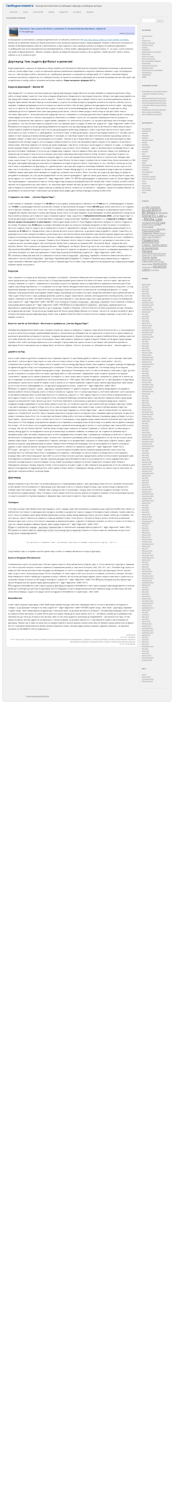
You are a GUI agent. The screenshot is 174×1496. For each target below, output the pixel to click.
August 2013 (146, 585)
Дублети (162, 233)
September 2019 (148, 473)
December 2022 (147, 384)
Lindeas (145, 47)
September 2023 (148, 364)
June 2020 (145, 453)
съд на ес (154, 270)
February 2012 (147, 623)
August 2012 (146, 610)
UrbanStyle (146, 49)
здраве (51, 12)
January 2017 (146, 535)
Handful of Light (147, 45)
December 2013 (147, 576)
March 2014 (146, 569)
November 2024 (147, 332)
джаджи (145, 133)
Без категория (155, 224)
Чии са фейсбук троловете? (152, 114)
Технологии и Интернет (156, 253)
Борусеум (50, 639)
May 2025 (145, 318)
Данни (156, 233)
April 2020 (145, 457)
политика (145, 169)
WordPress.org (147, 681)
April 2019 (145, 485)
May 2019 (145, 482)
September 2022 (148, 391)
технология (38, 12)
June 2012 (145, 614)
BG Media (148, 212)
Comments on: (147, 36)
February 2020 (147, 462)
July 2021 (145, 423)
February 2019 (147, 489)
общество (63, 12)
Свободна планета (19, 6)
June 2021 (145, 425)
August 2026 (146, 284)
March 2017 (146, 532)
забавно (90, 12)
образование (147, 165)
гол (92, 639)
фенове (125, 641)
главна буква (147, 261)
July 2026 (145, 287)
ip (142, 220)
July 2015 (145, 548)
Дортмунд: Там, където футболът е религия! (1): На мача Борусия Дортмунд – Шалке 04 (62, 28)
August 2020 (146, 448)
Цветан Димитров (159, 255)
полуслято (160, 264)
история (145, 151)
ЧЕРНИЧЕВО (146, 75)
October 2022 (147, 389)
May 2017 (145, 528)
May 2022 (145, 400)
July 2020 (145, 450)
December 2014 (147, 555)
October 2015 (147, 541)
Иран (163, 235)
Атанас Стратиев (40, 639)
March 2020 (146, 460)
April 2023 (145, 375)
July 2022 (145, 396)
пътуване (77, 12)
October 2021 (147, 416)
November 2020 (147, 441)
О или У (156, 236)
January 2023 (146, 382)
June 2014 (145, 564)
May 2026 (145, 291)
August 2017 (146, 523)
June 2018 (145, 507)
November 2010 (147, 646)
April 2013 (145, 594)
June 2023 (145, 371)
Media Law (153, 219)
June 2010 (145, 651)
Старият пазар (116, 641)
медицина (145, 158)
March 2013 (146, 596)
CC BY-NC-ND (129, 33)
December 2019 (147, 466)
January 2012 (146, 626)
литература (146, 156)
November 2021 (147, 414)
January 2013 (146, 598)
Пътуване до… (147, 72)
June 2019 (145, 480)
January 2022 (146, 409)
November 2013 (147, 578)
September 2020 (148, 446)
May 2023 (145, 373)
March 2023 (146, 377)
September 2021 (148, 419)
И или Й (158, 235)
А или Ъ (145, 224)
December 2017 (147, 521)
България (147, 226)
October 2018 (147, 498)
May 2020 (145, 455)
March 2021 (146, 432)
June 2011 (145, 639)
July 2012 (145, 612)
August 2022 (146, 393)
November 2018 (147, 496)
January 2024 (146, 355)
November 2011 (147, 630)
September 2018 (148, 500)
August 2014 (146, 560)
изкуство (14, 12)
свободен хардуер (148, 179)
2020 (143, 207)
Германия (86, 639)
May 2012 (145, 617)
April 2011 (145, 644)
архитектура (146, 131)
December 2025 (147, 302)
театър (144, 183)
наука (25, 12)
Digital (146, 215)
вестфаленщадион (76, 639)
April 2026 (145, 293)
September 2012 (148, 608)
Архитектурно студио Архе (151, 52)
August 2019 (146, 475)
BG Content (153, 207)
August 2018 (146, 503)
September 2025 (148, 309)
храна (144, 192)
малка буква (147, 264)
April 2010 (145, 653)
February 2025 (147, 325)
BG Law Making (151, 210)
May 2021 (145, 428)
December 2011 (147, 628)
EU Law (157, 215)
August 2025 (146, 312)
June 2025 (145, 316)
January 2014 (146, 573)
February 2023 (147, 380)
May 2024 (145, 346)
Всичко (161, 229)
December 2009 (147, 658)
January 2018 (146, 519)
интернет (145, 149)
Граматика (147, 233)
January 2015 (146, 553)
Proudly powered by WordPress (37, 696)
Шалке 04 (131, 641)
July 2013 (145, 587)
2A (143, 38)
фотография (146, 190)
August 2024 (146, 339)
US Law (160, 222)
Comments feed (147, 679)
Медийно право (147, 68)
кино (143, 154)
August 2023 (146, 366)
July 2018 (145, 505)
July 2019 (145, 478)
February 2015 (147, 551)
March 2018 (146, 514)
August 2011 (146, 635)
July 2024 (145, 341)
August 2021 (146, 421)
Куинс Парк (147, 237)
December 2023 (147, 357)
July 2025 (145, 314)
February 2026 (147, 298)
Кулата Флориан (121, 639)
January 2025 (146, 327)
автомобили (146, 129)
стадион (107, 641)
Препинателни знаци (150, 243)
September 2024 (148, 337)
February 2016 (147, 539)
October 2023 (147, 362)
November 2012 (147, 603)
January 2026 (146, 300)
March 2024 (146, 350)
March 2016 (146, 537)
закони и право (147, 140)
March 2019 (146, 487)
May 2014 (145, 567)
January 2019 (146, 491)
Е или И (145, 235)
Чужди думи (149, 257)
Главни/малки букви (151, 231)
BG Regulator (162, 212)
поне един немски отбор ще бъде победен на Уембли (106, 39)
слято (146, 269)
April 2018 (145, 512)
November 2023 (147, 359)
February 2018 (147, 516)
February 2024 (147, 352)
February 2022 (147, 407)
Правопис (150, 240)
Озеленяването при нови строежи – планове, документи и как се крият (154, 93)
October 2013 (147, 580)
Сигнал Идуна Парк (96, 641)
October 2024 (147, 334)
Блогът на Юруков (148, 59)
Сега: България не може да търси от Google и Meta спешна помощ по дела (154, 105)
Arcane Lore (146, 40)
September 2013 (148, 582)
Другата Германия (101, 639)
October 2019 (147, 471)
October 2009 (147, 660)
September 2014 (148, 557)
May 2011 (145, 642)
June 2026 (145, 289)
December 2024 (147, 330)
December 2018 (147, 494)
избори (161, 261)
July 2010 (145, 648)
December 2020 (147, 439)
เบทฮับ (144, 77)
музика (144, 160)
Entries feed (146, 677)
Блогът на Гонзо (148, 56)
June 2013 (145, 589)
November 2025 (147, 305)
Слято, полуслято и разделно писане (154, 248)
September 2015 (148, 544)
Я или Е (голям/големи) (151, 259)
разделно (159, 267)
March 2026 (146, 296)
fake (165, 216)
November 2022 (147, 387)
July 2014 (145, 562)
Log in (144, 674)
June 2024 (145, 343)
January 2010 (146, 655)
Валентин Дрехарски (149, 229)
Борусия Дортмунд (61, 639)
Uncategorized (148, 222)
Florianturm (29, 639)
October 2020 (147, 444)
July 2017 (145, 525)
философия (146, 188)
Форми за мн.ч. (147, 255)
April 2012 (145, 619)
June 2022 (145, 398)
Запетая (152, 235)
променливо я (147, 267)
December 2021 (147, 412)
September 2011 (148, 633)
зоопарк (111, 639)
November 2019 (147, 469)
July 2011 (145, 637)
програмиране (147, 172)
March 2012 (146, 621)
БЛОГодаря (146, 54)
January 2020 (146, 464)
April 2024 (145, 348)
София (144, 253)
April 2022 (145, 403)
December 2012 (147, 601)
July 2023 (145, 368)
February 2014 (147, 571)
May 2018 (145, 510)
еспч (156, 261)
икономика (146, 147)
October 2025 (147, 307)
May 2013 (145, 592)
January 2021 (146, 437)
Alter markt (20, 639)
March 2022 (146, 405)
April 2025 (145, 321)
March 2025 (146, 323)
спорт (144, 181)
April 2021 (145, 430)
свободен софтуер (149, 176)
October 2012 (147, 605)
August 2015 (146, 546)
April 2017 (145, 530)
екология (145, 135)
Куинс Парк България (149, 65)
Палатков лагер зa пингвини (152, 70)
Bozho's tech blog (148, 43)
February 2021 (147, 435)
